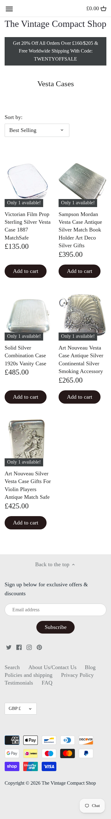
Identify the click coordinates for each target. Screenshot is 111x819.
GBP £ (15, 708)
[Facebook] (19, 647)
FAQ (47, 683)
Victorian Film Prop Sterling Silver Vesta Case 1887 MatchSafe (28, 226)
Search (12, 667)
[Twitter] (8, 647)
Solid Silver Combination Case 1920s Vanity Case (25, 355)
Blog (90, 667)
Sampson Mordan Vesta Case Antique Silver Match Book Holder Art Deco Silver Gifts (80, 229)
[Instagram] (29, 647)
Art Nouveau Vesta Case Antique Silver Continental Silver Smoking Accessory (81, 359)
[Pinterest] (39, 647)
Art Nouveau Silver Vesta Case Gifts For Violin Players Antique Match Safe (28, 485)
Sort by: (14, 117)
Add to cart (25, 271)
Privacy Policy (77, 675)
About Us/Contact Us (52, 667)
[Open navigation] (9, 9)
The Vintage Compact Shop (55, 23)
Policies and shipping (28, 675)
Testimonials (19, 683)
